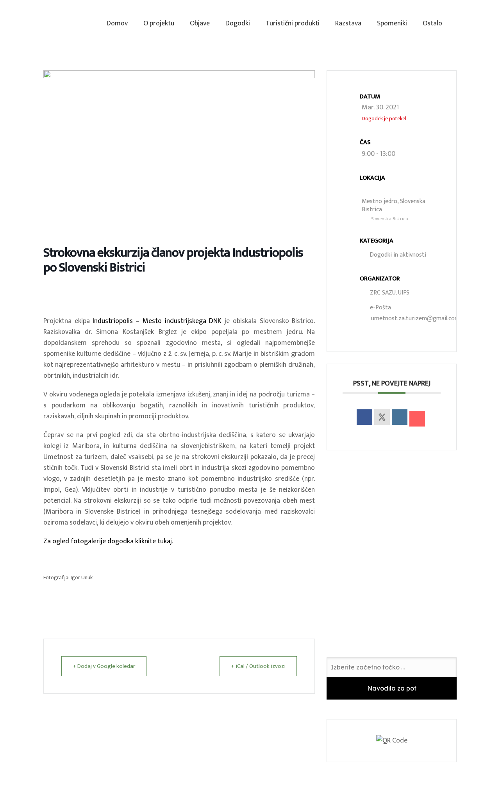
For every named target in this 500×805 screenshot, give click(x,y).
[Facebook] (475, 23)
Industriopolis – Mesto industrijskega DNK (157, 321)
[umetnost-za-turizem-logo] (54, 23)
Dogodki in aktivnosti (398, 255)
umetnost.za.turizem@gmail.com (415, 318)
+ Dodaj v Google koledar (104, 666)
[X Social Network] (382, 417)
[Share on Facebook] (364, 417)
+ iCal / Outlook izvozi (258, 666)
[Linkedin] (399, 417)
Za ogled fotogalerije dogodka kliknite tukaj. (108, 541)
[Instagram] (461, 23)
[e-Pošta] (417, 419)
